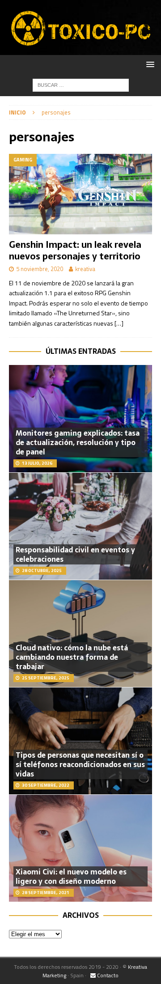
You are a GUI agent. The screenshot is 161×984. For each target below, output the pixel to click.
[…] (118, 323)
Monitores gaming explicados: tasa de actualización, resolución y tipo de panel (78, 442)
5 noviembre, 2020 (39, 268)
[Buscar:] (81, 84)
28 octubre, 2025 (42, 570)
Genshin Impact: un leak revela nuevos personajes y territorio (75, 250)
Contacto (107, 975)
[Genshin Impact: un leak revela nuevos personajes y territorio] (80, 194)
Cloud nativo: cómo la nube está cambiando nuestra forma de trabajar (72, 657)
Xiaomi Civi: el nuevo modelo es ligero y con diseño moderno (71, 876)
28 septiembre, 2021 (45, 892)
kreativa (85, 268)
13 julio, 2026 (37, 463)
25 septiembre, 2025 (45, 677)
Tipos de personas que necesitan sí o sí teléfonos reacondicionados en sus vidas (80, 764)
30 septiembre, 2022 (45, 785)
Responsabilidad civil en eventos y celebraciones (75, 554)
